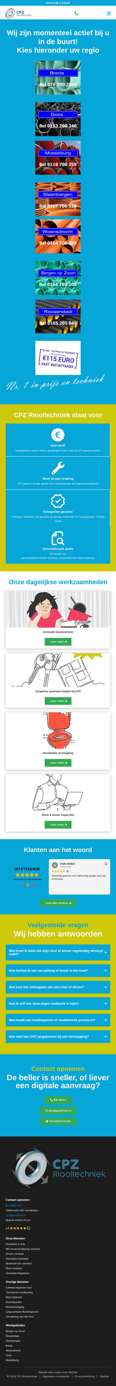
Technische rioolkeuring (19, 1292)
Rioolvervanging (15, 1306)
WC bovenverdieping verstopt (23, 1248)
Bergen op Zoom (15, 1331)
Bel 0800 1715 (14, 1205)
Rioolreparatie (14, 1302)
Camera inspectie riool (19, 1287)
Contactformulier (60, 1121)
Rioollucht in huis (15, 1244)
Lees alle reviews (57, 903)
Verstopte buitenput (17, 1258)
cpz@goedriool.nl (60, 1110)
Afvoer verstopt (15, 1253)
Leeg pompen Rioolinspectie (22, 1311)
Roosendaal (12, 1335)
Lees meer (57, 641)
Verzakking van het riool (20, 1316)
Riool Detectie (14, 1297)
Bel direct (60, 1099)
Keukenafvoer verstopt (19, 1263)
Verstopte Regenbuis (17, 1273)
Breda (9, 1345)
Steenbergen (13, 1340)
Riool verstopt (14, 1268)
